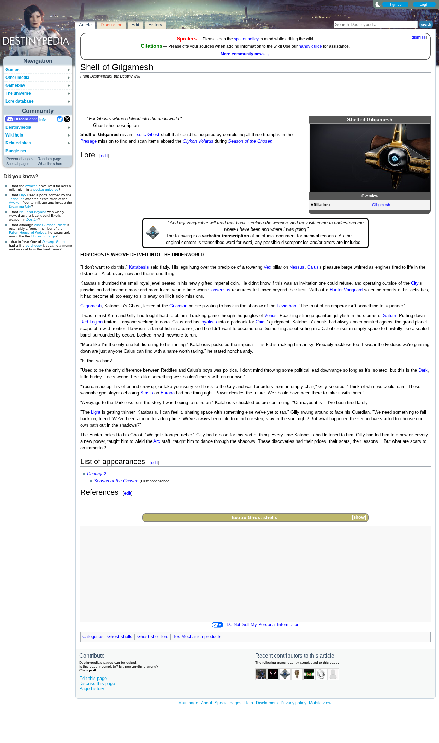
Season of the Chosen (250, 141)
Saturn (389, 315)
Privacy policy (293, 702)
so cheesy (34, 245)
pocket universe (45, 189)
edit (104, 155)
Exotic (139, 134)
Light (95, 412)
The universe (18, 93)
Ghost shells (262, 517)
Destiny (32, 219)
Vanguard (353, 289)
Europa (168, 393)
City (415, 283)
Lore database (19, 101)
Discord (21, 119)
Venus (270, 315)
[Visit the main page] (38, 31)
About (206, 702)
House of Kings (43, 236)
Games (12, 69)
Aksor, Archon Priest (50, 225)
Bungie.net (15, 151)
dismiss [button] (419, 37)
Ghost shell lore (152, 636)
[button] (359, 517)
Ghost (61, 242)
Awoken (31, 186)
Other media (17, 77)
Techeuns (16, 199)
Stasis (146, 393)
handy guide (310, 46)
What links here (50, 164)
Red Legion (91, 322)
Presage (88, 141)
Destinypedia (18, 127)
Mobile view (320, 702)
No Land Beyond (32, 212)
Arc (156, 441)
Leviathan (286, 306)
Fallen (14, 232)
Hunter (336, 289)
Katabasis (139, 267)
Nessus (297, 267)
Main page (188, 702)
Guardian (178, 306)
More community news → (245, 53)
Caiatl (261, 322)
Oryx (22, 195)
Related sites (18, 143)
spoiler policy (246, 39)
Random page (49, 159)
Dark (423, 370)
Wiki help (14, 135)
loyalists (209, 322)
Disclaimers (267, 702)
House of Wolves (33, 232)
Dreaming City (20, 206)
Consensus (219, 289)
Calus (313, 267)
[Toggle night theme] (378, 4)
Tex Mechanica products (197, 636)
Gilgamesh (381, 205)
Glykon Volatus (198, 141)
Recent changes (20, 159)
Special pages (17, 164)
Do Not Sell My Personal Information (263, 624)
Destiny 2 (96, 474)
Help (248, 702)
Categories (93, 636)
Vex (267, 267)
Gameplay (15, 85)
